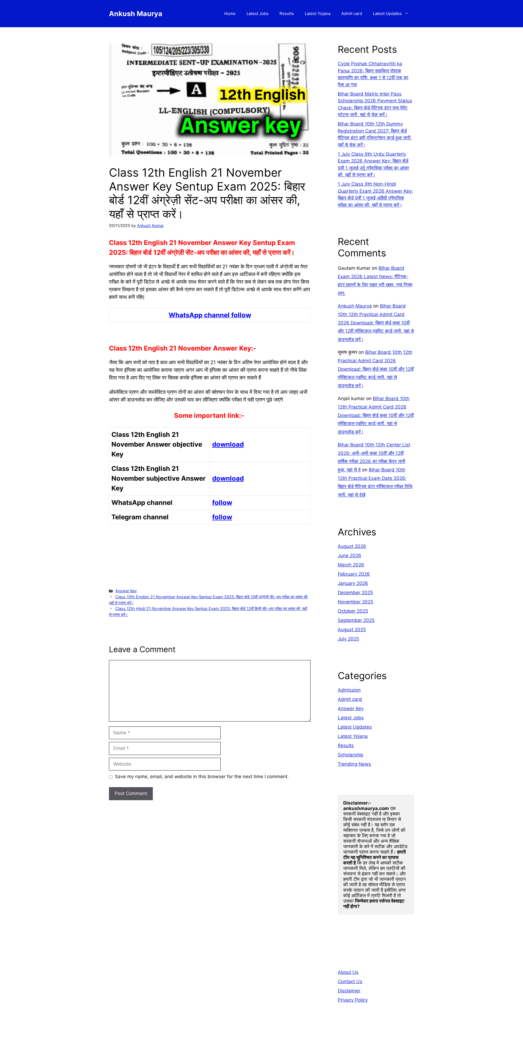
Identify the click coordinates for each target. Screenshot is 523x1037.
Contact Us (350, 981)
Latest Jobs (258, 13)
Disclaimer (349, 990)
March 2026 (351, 564)
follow (222, 517)
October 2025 (353, 611)
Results (286, 13)
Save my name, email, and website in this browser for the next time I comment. (202, 776)
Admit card (351, 13)
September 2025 (356, 620)
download (228, 444)
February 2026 (354, 574)
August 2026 (352, 546)
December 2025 (355, 592)
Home (230, 13)
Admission (349, 690)
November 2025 (355, 602)
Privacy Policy (353, 1000)
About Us (348, 972)
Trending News (354, 764)
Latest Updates (387, 13)
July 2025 (348, 639)
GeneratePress (296, 1028)
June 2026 (349, 555)
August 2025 (352, 629)
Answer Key (126, 590)
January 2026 (353, 583)
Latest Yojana (317, 13)
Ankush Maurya (135, 14)
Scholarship (350, 754)
